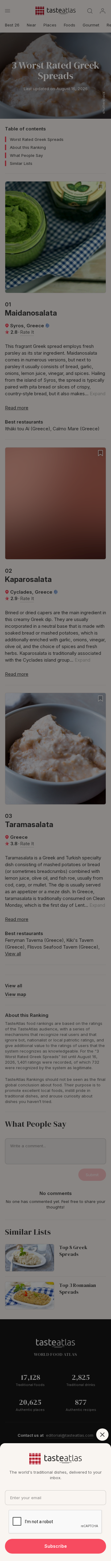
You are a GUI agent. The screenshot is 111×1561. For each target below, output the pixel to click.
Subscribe (55, 1546)
